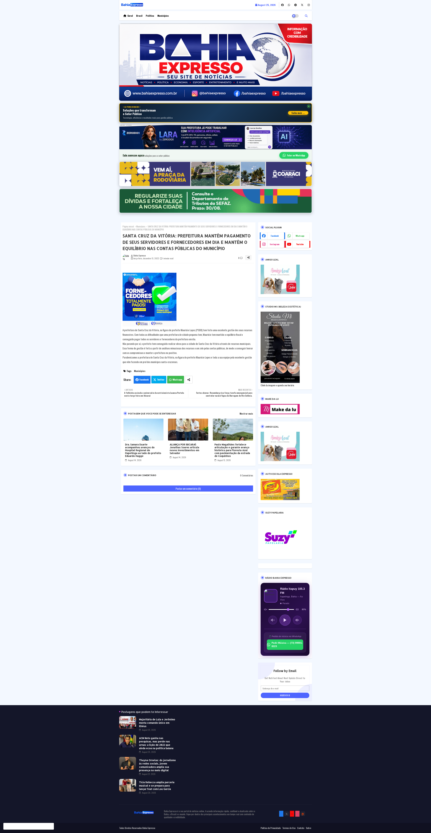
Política (150, 15)
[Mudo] (265, 609)
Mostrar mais (246, 413)
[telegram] (295, 5)
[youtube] (292, 814)
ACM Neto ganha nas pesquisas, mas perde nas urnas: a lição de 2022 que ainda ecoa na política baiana (156, 743)
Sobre (308, 828)
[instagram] (309, 5)
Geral (130, 15)
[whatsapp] (289, 5)
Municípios (163, 15)
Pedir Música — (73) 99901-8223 (287, 644)
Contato (300, 828)
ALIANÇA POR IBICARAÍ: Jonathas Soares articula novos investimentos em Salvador (184, 448)
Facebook (144, 379)
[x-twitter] (302, 5)
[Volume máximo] (297, 609)
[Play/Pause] (285, 620)
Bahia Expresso (148, 828)
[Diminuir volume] (272, 620)
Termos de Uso (288, 828)
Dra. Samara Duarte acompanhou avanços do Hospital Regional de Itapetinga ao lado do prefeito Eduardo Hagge (143, 450)
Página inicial (128, 226)
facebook (275, 235)
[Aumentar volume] (297, 620)
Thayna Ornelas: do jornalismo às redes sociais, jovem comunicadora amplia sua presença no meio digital (157, 765)
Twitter (160, 379)
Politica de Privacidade (271, 828)
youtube (300, 244)
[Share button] (189, 379)
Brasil (139, 15)
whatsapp (300, 235)
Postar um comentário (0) (188, 488)
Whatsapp (177, 379)
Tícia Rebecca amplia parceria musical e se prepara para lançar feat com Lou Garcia (156, 785)
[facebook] (282, 5)
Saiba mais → (298, 113)
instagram (274, 244)
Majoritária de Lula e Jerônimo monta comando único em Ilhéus (157, 723)
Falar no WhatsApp (296, 155)
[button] (306, 15)
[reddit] (303, 814)
